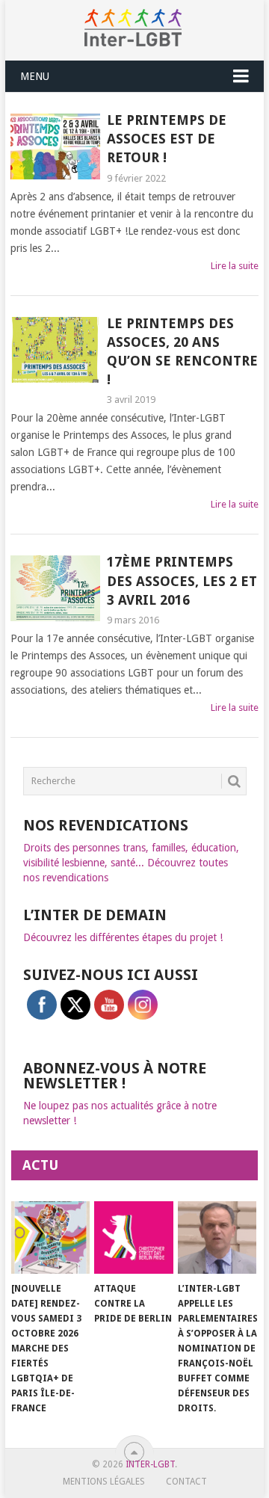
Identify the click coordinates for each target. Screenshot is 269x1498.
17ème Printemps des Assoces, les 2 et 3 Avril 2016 (182, 580)
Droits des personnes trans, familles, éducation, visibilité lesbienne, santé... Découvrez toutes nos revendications (131, 863)
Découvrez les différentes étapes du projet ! (123, 937)
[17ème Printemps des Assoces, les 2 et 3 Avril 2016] (54, 588)
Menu (34, 76)
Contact (186, 1481)
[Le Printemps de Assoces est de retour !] (54, 146)
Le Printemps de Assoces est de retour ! (166, 138)
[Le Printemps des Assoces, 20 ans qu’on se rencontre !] (54, 350)
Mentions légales (104, 1481)
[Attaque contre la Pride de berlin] (133, 1237)
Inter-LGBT (150, 1464)
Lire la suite (235, 265)
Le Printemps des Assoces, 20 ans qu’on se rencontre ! (182, 351)
